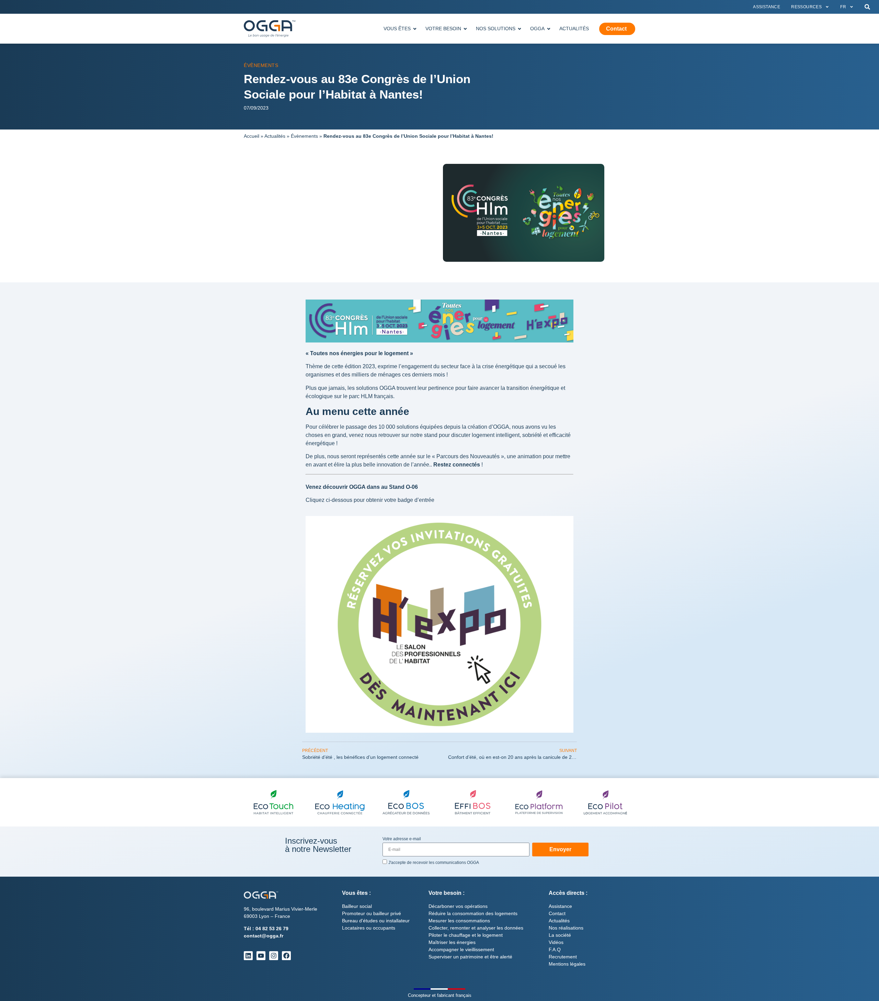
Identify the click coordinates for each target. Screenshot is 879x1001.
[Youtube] (260, 955)
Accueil (251, 136)
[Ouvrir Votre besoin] (465, 28)
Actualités (274, 136)
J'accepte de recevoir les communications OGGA (433, 862)
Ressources (806, 6)
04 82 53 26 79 (271, 928)
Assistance (766, 6)
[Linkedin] (248, 955)
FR (843, 6)
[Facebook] (286, 955)
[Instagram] (273, 955)
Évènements (261, 65)
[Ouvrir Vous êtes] (414, 28)
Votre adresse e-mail (402, 839)
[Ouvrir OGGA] (548, 28)
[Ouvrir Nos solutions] (519, 28)
